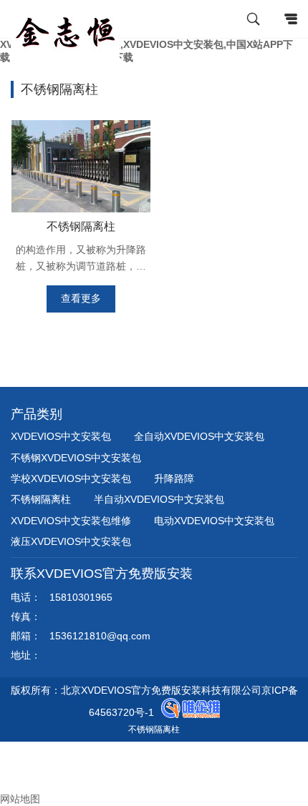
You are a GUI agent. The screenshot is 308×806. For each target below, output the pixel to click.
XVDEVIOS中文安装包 (61, 436)
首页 (21, 747)
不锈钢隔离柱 (81, 226)
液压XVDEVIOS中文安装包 (71, 541)
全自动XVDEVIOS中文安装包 (199, 436)
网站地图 (20, 799)
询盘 (21, 786)
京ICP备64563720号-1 (193, 709)
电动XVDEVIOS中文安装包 (214, 520)
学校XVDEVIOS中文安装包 (71, 478)
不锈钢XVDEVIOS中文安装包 (76, 457)
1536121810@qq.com (99, 636)
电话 (10, 760)
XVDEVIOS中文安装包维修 (71, 520)
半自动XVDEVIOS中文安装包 (159, 499)
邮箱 (21, 773)
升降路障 (174, 478)
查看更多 (81, 298)
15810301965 (80, 597)
